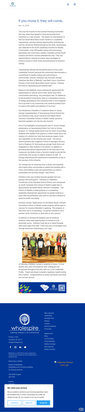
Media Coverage (49, 344)
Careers (47, 323)
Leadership (48, 315)
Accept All (43, 403)
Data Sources (49, 347)
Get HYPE (12, 377)
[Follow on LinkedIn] (20, 347)
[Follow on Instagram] (15, 347)
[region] (28, 396)
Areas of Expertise (15, 365)
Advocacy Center (15, 361)
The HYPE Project (15, 374)
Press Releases (49, 341)
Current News (49, 339)
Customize (14, 403)
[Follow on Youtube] (25, 347)
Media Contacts (49, 349)
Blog (45, 336)
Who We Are (49, 313)
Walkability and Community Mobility (21, 367)
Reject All (29, 403)
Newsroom (48, 333)
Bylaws (46, 321)
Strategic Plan (49, 318)
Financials (47, 329)
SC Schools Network (15, 370)
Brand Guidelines (50, 326)
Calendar (12, 384)
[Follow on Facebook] (11, 347)
